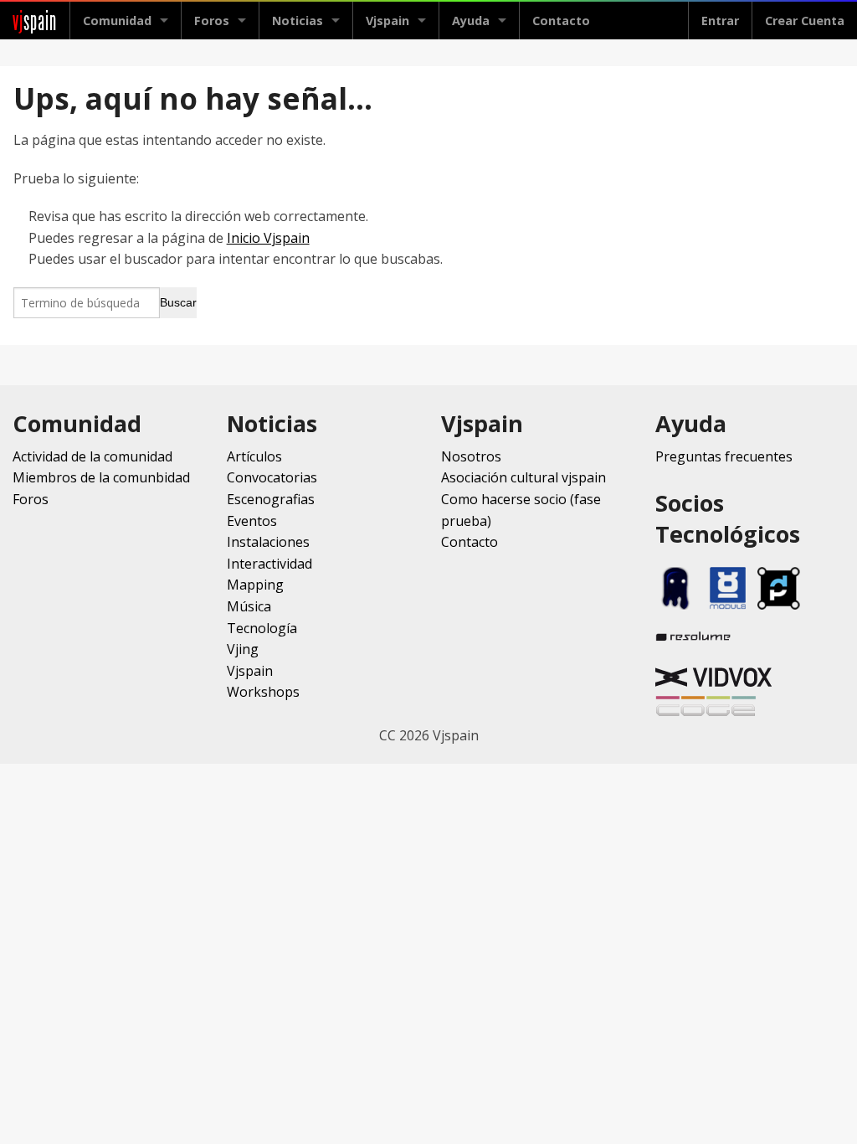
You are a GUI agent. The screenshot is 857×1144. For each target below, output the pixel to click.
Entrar (720, 20)
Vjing (243, 649)
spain (35, 20)
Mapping (255, 584)
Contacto (561, 20)
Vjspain (250, 671)
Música (249, 606)
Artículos (254, 456)
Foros (211, 20)
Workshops (263, 692)
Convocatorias (272, 477)
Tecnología (262, 628)
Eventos (252, 521)
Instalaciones (268, 542)
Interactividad (269, 563)
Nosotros (471, 456)
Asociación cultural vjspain (523, 477)
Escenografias (271, 499)
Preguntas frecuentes (724, 456)
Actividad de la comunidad (92, 456)
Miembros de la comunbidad (101, 477)
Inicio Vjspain (268, 238)
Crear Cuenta (804, 20)
